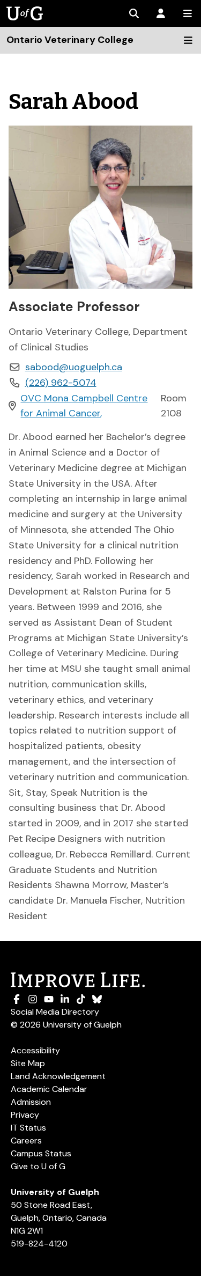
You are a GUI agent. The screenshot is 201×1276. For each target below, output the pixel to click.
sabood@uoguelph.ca (73, 367)
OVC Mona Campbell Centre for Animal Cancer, (83, 406)
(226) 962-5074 (60, 382)
